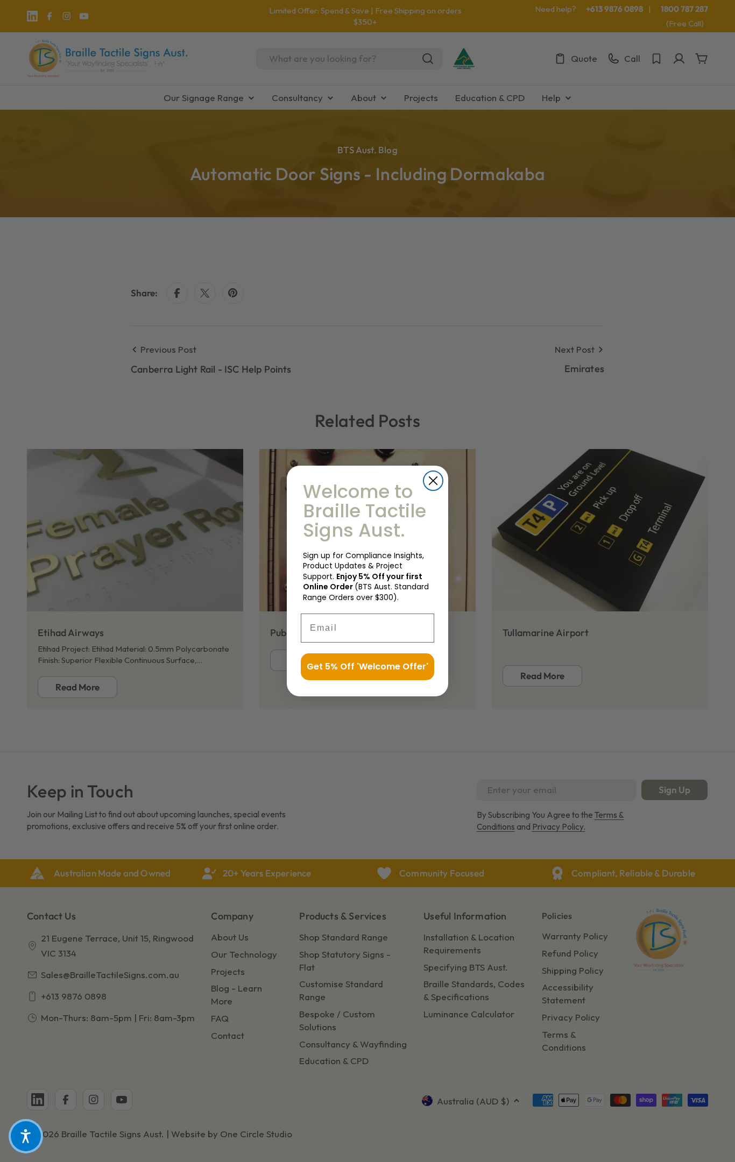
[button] (26, 1136)
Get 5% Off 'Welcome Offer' (367, 666)
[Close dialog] (433, 480)
